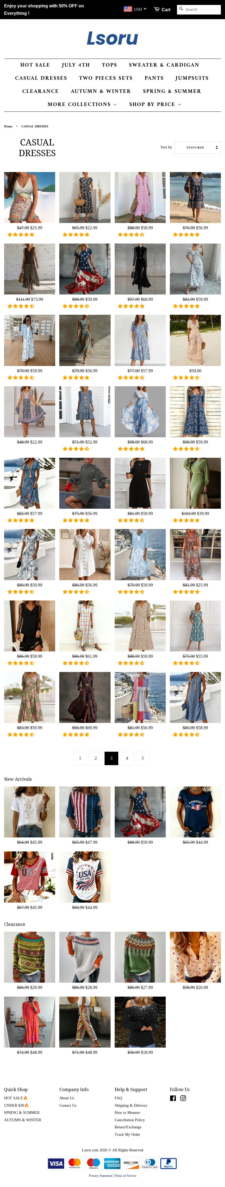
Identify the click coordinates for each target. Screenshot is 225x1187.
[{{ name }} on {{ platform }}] (173, 1099)
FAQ (118, 1098)
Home (8, 127)
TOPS (109, 65)
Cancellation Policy (130, 1120)
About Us (66, 1098)
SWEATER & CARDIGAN (164, 65)
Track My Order (127, 1134)
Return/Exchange (128, 1127)
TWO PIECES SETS (106, 78)
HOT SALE (35, 65)
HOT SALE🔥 (16, 1098)
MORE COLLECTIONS (80, 105)
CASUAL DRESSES (41, 78)
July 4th (76, 65)
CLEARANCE (40, 91)
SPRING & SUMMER (172, 91)
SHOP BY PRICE (153, 105)
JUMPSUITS (192, 78)
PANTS (154, 78)
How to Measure (127, 1113)
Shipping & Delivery (131, 1105)
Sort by (166, 147)
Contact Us (67, 1105)
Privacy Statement (100, 1176)
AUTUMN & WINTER (101, 91)
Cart (166, 9)
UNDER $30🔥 (16, 1105)
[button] (21, 234)
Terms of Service (125, 1176)
